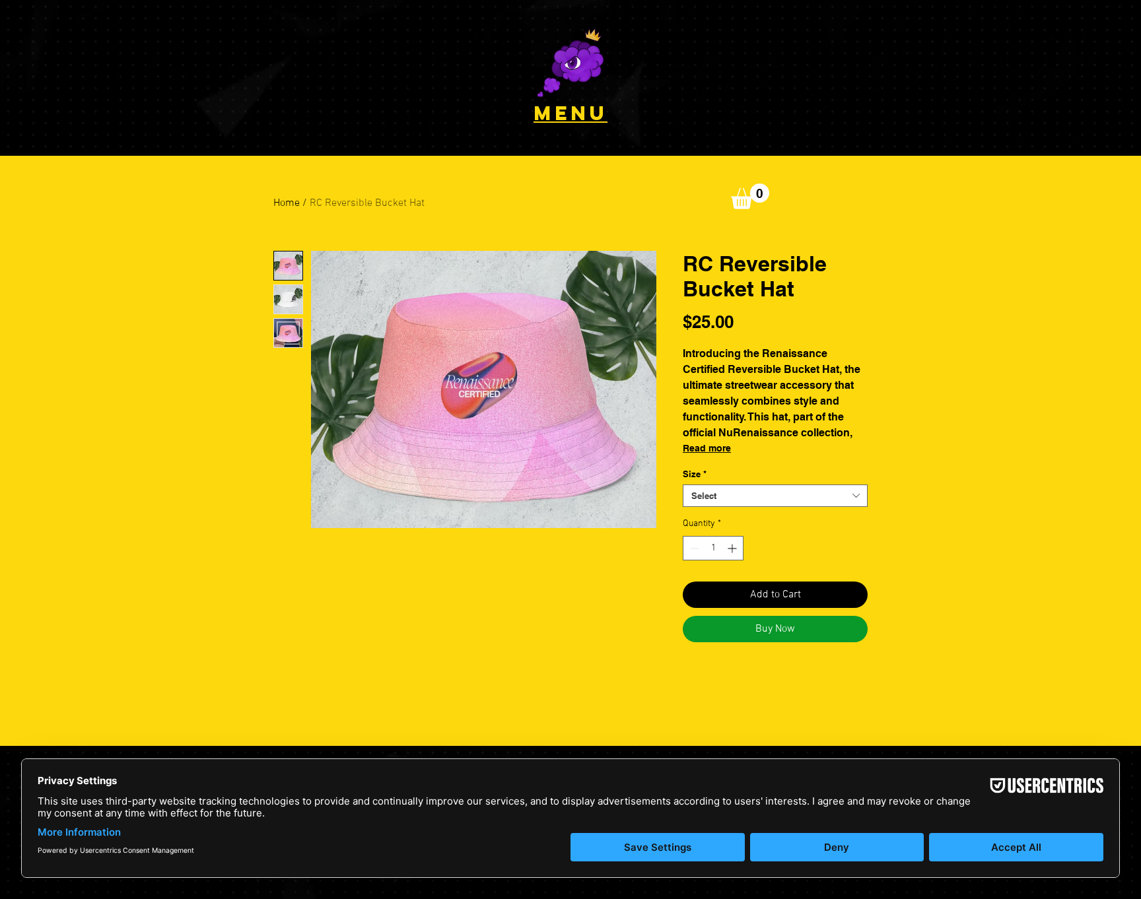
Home (286, 203)
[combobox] (775, 495)
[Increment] (733, 548)
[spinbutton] (713, 548)
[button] (570, 62)
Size (695, 474)
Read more (707, 448)
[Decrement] (693, 548)
